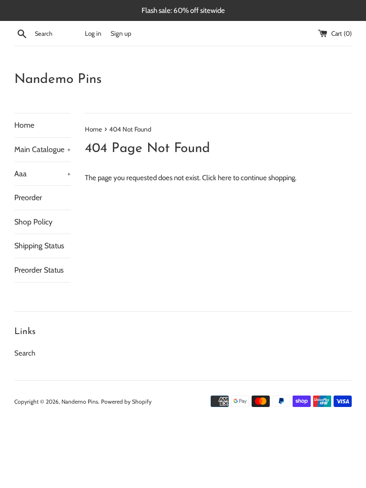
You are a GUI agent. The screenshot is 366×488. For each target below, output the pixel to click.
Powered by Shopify (126, 401)
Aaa (42, 173)
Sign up (121, 33)
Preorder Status (39, 269)
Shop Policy (33, 221)
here (225, 177)
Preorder (28, 197)
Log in (93, 33)
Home (24, 125)
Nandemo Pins (58, 79)
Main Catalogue (42, 149)
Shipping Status (39, 245)
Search (24, 353)
